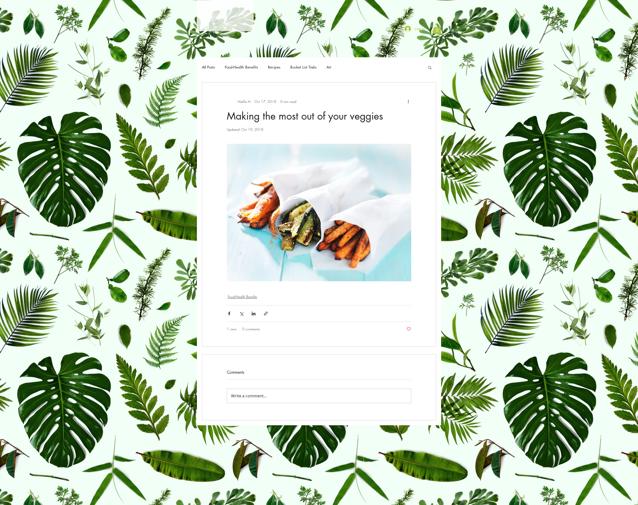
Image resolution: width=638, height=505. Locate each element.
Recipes (274, 67)
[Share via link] (265, 313)
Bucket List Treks (303, 67)
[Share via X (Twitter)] (241, 313)
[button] (437, 28)
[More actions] (408, 101)
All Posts (208, 67)
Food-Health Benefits (241, 67)
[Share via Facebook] (229, 313)
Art (328, 67)
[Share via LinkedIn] (253, 313)
